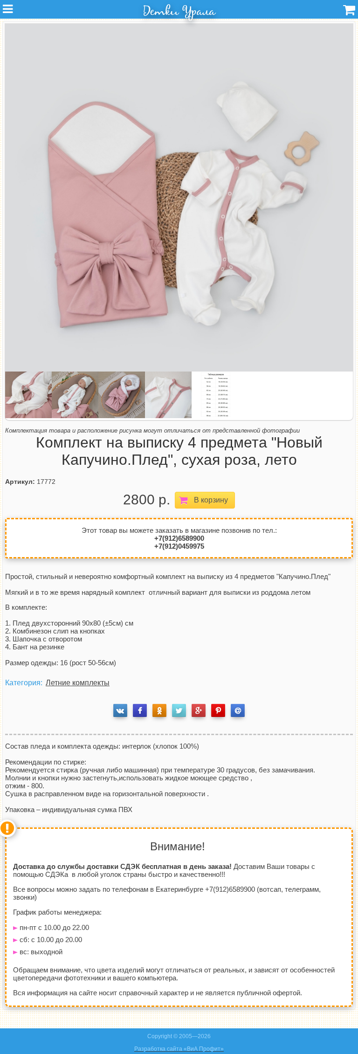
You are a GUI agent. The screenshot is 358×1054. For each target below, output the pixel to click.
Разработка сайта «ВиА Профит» (179, 1049)
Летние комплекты (78, 683)
